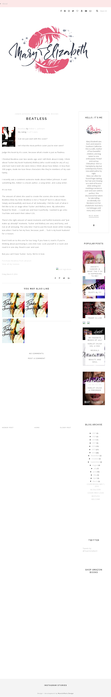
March (95, 481)
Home (37, 427)
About (4, 3)
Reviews (54, 114)
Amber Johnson (22, 114)
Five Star (45, 114)
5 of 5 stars (32, 132)
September (95, 462)
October (95, 458)
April (95, 478)
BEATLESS (36, 119)
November (95, 455)
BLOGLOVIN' (95, 489)
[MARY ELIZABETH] (55, 57)
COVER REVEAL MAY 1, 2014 (96, 485)
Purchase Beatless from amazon (16, 260)
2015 (94, 449)
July (95, 468)
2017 (94, 443)
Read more (94, 216)
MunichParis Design (66, 693)
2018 (94, 439)
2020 (94, 436)
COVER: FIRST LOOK (96, 493)
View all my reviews (10, 264)
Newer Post (8, 427)
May (95, 475)
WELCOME (95, 499)
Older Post (65, 427)
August (95, 465)
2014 (94, 452)
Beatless (35, 114)
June (95, 471)
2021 (94, 433)
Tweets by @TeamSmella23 (90, 549)
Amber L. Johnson (37, 128)
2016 (94, 446)
